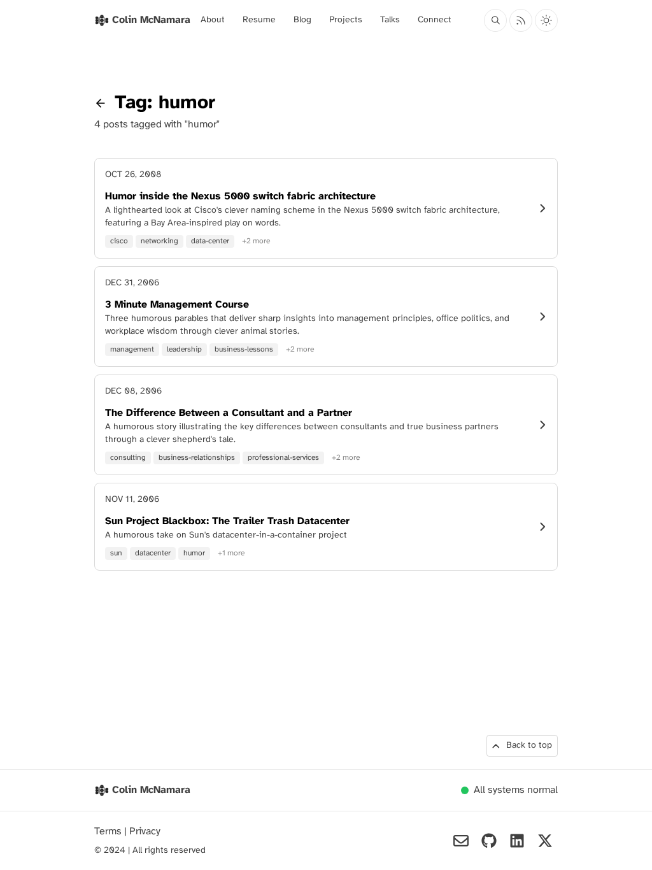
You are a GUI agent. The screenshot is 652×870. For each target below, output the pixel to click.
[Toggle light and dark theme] (546, 20)
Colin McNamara (151, 790)
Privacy (144, 831)
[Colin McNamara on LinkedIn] (517, 840)
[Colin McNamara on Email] (461, 840)
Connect (434, 20)
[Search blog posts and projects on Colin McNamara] (495, 20)
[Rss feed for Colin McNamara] (520, 20)
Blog (302, 20)
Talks (390, 20)
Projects (345, 20)
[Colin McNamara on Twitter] (545, 840)
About (213, 20)
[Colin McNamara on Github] (489, 840)
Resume (259, 20)
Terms (109, 831)
